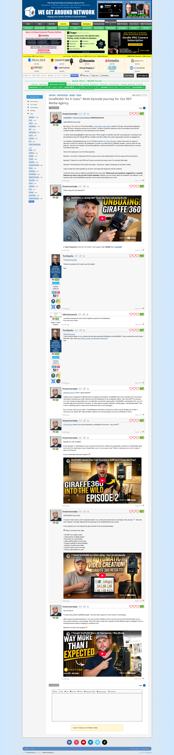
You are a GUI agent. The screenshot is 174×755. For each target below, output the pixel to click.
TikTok (54, 296)
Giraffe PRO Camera (62, 95)
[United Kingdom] (53, 318)
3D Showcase (32, 132)
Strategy (31, 192)
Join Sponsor (122, 28)
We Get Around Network (82, 118)
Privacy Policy (145, 749)
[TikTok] (104, 742)
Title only (85, 75)
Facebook (56, 292)
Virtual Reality (32, 174)
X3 (121, 87)
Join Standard (99, 28)
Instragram (57, 296)
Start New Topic (34, 97)
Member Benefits (40, 28)
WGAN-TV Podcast (122, 24)
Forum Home (34, 101)
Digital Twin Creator (34, 177)
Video (30, 120)
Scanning (31, 138)
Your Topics (33, 104)
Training (123, 84)
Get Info (36, 64)
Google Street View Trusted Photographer (58, 301)
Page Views (77, 56)
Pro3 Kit (47, 87)
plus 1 (130, 113)
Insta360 (104, 87)
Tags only (95, 75)
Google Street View (33, 198)
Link (67, 691)
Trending (32, 110)
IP (141, 181)
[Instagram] (76, 742)
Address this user (88, 114)
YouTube (58, 292)
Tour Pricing (63, 28)
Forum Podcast (134, 24)
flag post (143, 180)
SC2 (97, 87)
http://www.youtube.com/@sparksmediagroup (93, 338)
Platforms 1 (94, 84)
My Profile (52, 24)
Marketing (131, 84)
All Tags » (31, 201)
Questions (31, 162)
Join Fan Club (87, 28)
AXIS (60, 87)
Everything (105, 75)
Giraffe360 (72, 95)
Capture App (32, 195)
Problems (31, 153)
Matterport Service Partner (53, 301)
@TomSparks (68, 424)
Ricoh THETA (69, 87)
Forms (75, 28)
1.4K (57, 319)
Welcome (34, 84)
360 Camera (52, 95)
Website (56, 283)
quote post (84, 113)
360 (30, 129)
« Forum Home (54, 108)
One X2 (127, 87)
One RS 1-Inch (113, 87)
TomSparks (68, 255)
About (40, 24)
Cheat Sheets (114, 84)
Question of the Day (34, 165)
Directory (75, 24)
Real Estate (32, 171)
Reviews (79, 95)
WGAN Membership (87, 89)
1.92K (57, 280)
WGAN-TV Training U (110, 23)
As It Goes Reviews (110, 141)
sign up (143, 76)
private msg (80, 114)
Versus (31, 183)
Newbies (31, 156)
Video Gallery (34, 107)
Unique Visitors (38, 56)
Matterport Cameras (57, 84)
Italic (61, 691)
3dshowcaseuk (69, 314)
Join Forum (28, 28)
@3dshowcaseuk (69, 334)
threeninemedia (70, 113)
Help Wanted (32, 126)
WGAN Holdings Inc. (48, 752)
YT (142, 95)
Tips (30, 141)
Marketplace (87, 24)
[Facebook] (69, 742)
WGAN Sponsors (110, 28)
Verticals (139, 84)
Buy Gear (134, 28)
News (30, 150)
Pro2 (54, 87)
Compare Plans (51, 28)
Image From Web (90, 691)
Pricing (30, 168)
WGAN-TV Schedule (146, 24)
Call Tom (146, 28)
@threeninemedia (71, 260)
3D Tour (74, 691)
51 (57, 125)
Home (28, 24)
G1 (144, 87)
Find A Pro (63, 24)
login (129, 76)
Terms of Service (134, 749)
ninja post (148, 752)
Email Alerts (136, 95)
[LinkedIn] (90, 742)
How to (31, 135)
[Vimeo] (97, 742)
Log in (75, 728)
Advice (30, 123)
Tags (31, 114)
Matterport (43, 84)
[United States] (54, 125)
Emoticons (113, 691)
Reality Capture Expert (34, 144)
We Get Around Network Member (58, 306)
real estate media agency (103, 126)
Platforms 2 (104, 84)
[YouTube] (83, 742)
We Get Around (31, 752)
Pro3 (40, 87)
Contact (27, 749)
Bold (56, 691)
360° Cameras (84, 84)
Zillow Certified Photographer (53, 306)
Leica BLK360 (137, 87)
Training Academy (98, 24)
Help (32, 749)
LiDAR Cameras (72, 84)
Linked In (53, 292)
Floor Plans (32, 180)
